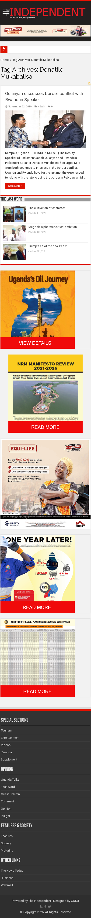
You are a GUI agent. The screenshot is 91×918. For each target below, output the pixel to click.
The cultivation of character (46, 208)
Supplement (9, 759)
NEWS (41, 106)
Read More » (15, 185)
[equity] (45, 483)
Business (7, 878)
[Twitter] (50, 906)
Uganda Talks (10, 779)
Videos (5, 745)
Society (6, 843)
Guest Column (10, 794)
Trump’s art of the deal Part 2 (47, 246)
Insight (5, 816)
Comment (7, 801)
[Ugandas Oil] (37, 309)
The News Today (12, 870)
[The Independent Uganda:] (45, 12)
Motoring (7, 850)
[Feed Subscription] (89, 83)
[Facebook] (45, 906)
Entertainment (10, 737)
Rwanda (6, 752)
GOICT (75, 901)
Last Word (8, 787)
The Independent (39, 901)
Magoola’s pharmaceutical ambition (52, 227)
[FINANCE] (37, 657)
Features (7, 836)
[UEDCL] (37, 573)
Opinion (6, 808)
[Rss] (41, 906)
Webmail (7, 885)
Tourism (6, 730)
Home (4, 60)
